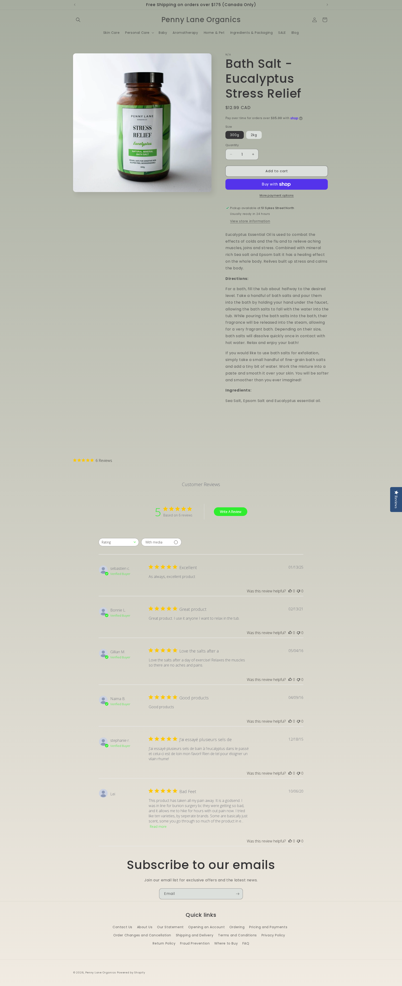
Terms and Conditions (237, 935)
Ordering (237, 927)
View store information (250, 221)
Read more (158, 826)
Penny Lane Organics (100, 972)
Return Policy (164, 943)
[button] (78, 20)
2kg (254, 135)
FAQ (245, 943)
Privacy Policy (273, 935)
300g (234, 135)
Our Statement (170, 927)
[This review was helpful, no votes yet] (290, 591)
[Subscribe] (237, 893)
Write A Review (230, 511)
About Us (145, 927)
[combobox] (119, 542)
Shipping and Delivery (195, 935)
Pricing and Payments (268, 927)
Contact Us (122, 927)
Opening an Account (206, 927)
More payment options (277, 195)
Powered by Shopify (131, 972)
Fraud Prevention (195, 943)
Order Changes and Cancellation (142, 935)
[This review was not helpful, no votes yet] (298, 591)
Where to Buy (226, 943)
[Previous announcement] (75, 4)
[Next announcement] (327, 4)
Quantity (232, 145)
